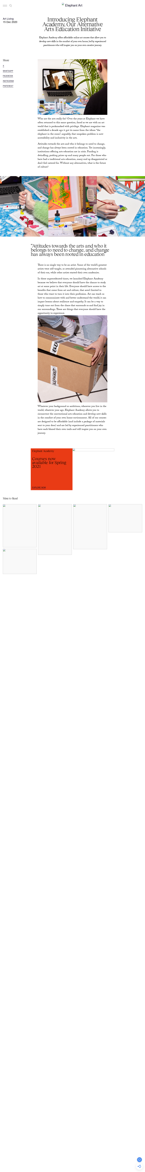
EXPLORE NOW (39, 487)
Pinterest (8, 86)
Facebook (8, 75)
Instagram (8, 81)
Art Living (8, 18)
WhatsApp (8, 71)
